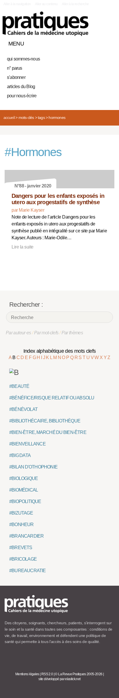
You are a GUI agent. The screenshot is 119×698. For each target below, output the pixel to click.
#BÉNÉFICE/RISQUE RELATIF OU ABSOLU (51, 397)
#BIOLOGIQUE (23, 478)
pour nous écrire (21, 95)
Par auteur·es (18, 332)
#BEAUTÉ (19, 386)
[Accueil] (45, 24)
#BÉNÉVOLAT (23, 409)
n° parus (14, 68)
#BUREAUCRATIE (27, 570)
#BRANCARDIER (26, 536)
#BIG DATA (20, 455)
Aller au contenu (46, 4)
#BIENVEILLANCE (27, 443)
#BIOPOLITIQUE (25, 501)
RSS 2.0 (47, 674)
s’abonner (16, 77)
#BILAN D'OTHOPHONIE (33, 466)
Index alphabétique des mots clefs (59, 351)
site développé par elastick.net (59, 679)
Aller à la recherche (75, 4)
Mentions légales (27, 674)
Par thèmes (72, 332)
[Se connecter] (108, 42)
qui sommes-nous (23, 58)
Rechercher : (26, 304)
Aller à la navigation (17, 4)
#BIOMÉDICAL (23, 490)
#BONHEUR (21, 524)
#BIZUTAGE (21, 513)
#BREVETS (20, 547)
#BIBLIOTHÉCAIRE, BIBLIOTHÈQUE (44, 420)
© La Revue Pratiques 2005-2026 (78, 674)
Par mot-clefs (46, 332)
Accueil (8, 117)
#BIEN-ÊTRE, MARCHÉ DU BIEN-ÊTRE (47, 432)
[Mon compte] (98, 42)
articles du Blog (21, 86)
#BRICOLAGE (23, 559)
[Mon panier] (88, 42)
